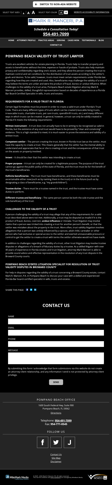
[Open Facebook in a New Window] (42, 442)
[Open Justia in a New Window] (69, 442)
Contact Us (56, 45)
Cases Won (73, 40)
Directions (56, 413)
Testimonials (89, 40)
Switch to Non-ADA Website (58, 4)
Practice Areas (46, 40)
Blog (101, 40)
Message (13, 350)
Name (11, 316)
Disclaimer (56, 461)
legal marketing (56, 477)
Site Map (56, 458)
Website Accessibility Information (91, 12)
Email (11, 327)
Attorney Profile (26, 40)
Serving (61, 40)
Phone (12, 339)
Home (11, 40)
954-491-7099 (56, 34)
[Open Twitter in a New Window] (56, 442)
